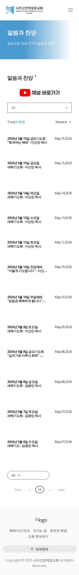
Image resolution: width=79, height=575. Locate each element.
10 (40, 489)
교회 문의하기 (38, 536)
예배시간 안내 (19, 530)
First (18, 489)
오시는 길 (40, 530)
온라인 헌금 (58, 530)
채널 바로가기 (45, 93)
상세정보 (41, 549)
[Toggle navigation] (70, 10)
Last (61, 489)
